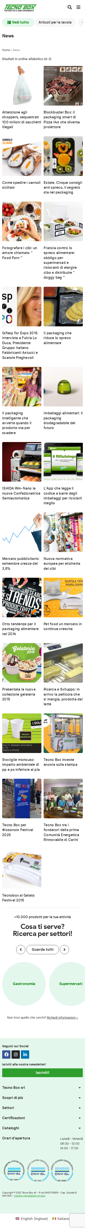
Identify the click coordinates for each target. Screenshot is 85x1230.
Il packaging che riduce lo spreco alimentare (57, 338)
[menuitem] (31, 1218)
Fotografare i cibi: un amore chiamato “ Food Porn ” (19, 253)
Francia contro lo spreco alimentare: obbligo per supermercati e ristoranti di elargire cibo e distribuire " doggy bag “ (60, 262)
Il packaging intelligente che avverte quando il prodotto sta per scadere (16, 423)
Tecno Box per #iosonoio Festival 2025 (17, 830)
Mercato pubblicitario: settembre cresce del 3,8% (21, 563)
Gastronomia (24, 984)
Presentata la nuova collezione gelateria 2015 (19, 694)
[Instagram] (16, 1054)
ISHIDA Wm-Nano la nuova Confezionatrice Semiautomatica (21, 493)
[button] (20, 949)
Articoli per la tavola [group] (55, 22)
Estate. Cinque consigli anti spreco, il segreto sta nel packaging (63, 187)
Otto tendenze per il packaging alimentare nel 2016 (20, 629)
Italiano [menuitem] (64, 1218)
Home (6, 50)
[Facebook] (6, 1054)
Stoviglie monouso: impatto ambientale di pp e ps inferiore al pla (21, 764)
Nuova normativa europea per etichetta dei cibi (62, 563)
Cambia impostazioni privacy (30, 1196)
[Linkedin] (25, 1054)
